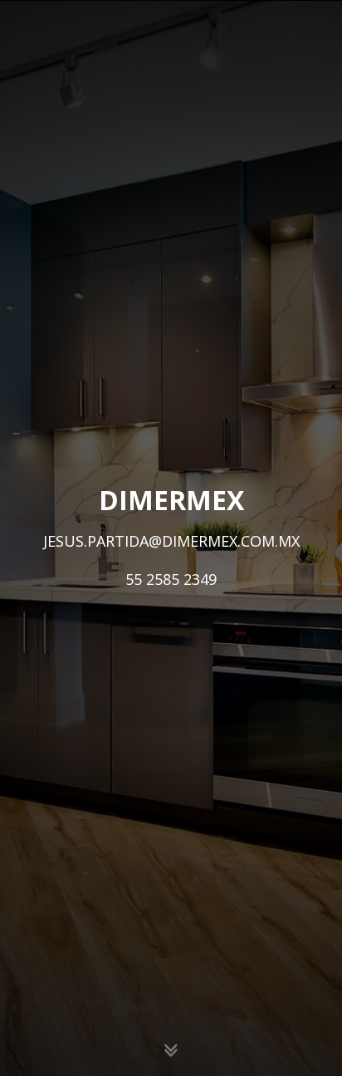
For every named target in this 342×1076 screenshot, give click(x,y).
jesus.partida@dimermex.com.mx (171, 541)
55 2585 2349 (171, 579)
